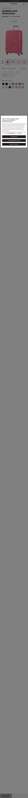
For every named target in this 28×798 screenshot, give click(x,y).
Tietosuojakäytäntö (10, 133)
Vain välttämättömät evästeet (14, 140)
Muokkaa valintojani (14, 144)
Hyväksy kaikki (14, 136)
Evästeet (20, 133)
